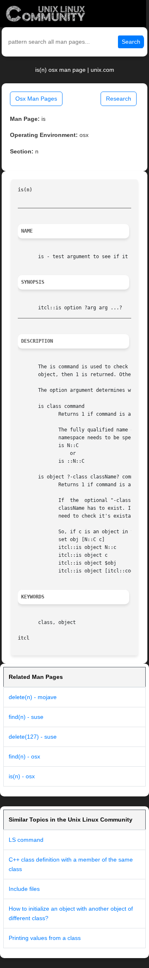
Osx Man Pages (36, 98)
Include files (24, 889)
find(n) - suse (26, 717)
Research (118, 98)
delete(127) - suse (33, 736)
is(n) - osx (22, 776)
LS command (26, 839)
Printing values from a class (45, 938)
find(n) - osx (24, 756)
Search (131, 41)
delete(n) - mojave (33, 697)
